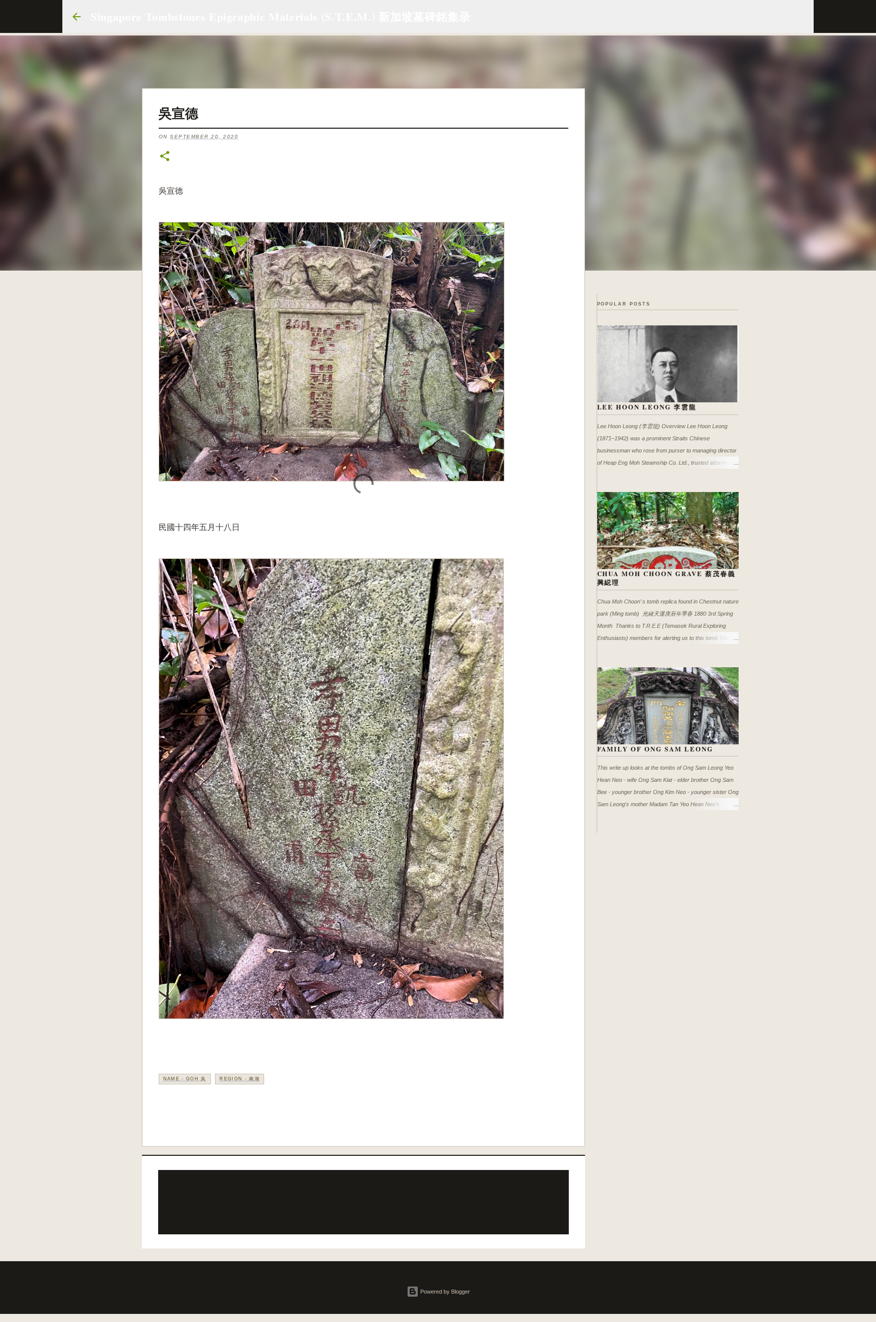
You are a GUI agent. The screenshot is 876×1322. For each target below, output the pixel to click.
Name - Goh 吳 (184, 1078)
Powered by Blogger (444, 1292)
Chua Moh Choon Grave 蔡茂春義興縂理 (666, 578)
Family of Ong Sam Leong (655, 748)
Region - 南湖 (240, 1078)
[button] (165, 157)
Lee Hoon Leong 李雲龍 (647, 406)
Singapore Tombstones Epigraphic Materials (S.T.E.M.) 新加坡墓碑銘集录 (280, 16)
